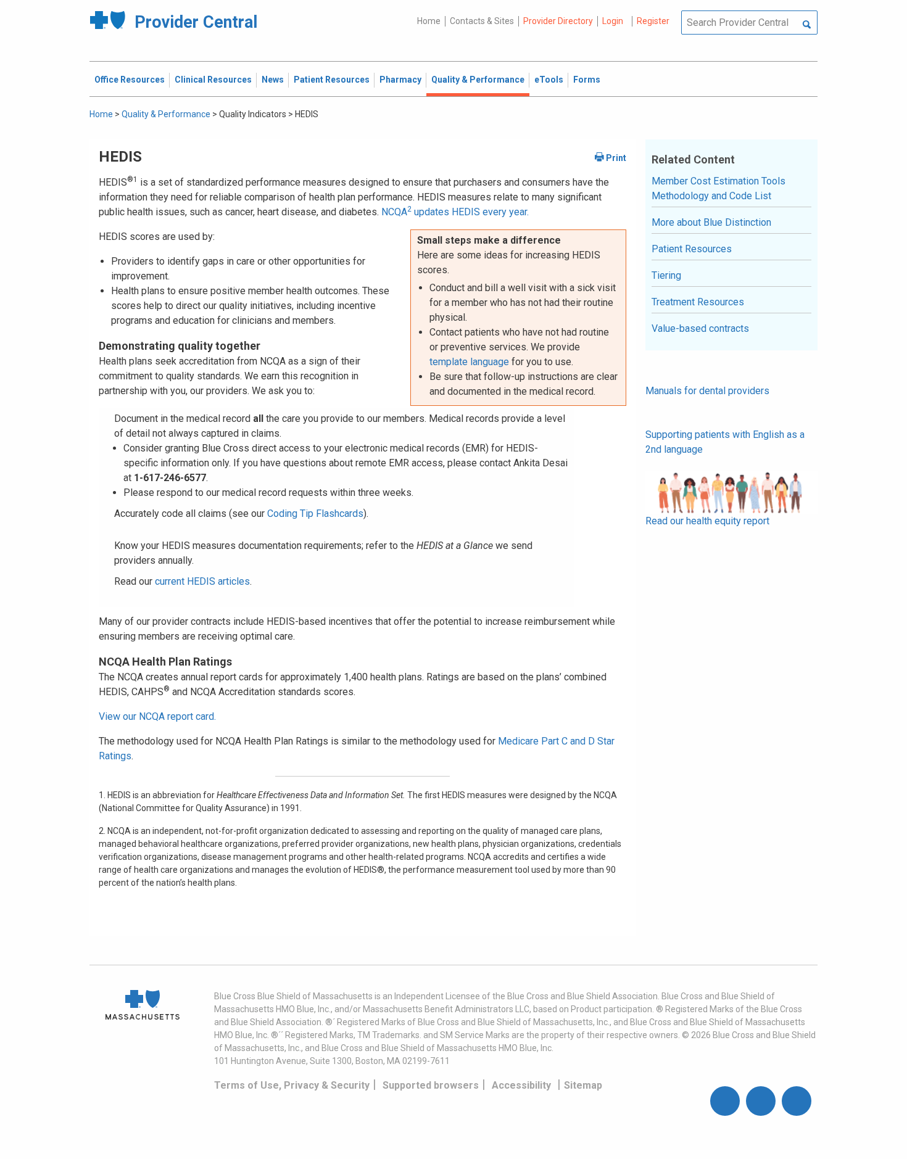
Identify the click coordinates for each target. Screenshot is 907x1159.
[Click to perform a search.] (807, 25)
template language (469, 362)
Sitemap (583, 1085)
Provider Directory (558, 21)
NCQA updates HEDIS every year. (455, 212)
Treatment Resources (698, 302)
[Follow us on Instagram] (761, 1101)
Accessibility (521, 1085)
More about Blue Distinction (711, 222)
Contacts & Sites (482, 21)
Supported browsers (431, 1085)
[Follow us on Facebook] (725, 1101)
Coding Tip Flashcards (315, 513)
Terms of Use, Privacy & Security (292, 1085)
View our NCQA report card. (157, 716)
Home (429, 21)
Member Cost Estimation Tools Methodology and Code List (718, 188)
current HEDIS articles (202, 581)
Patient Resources (692, 249)
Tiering (666, 275)
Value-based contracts (700, 328)
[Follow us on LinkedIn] (796, 1101)
